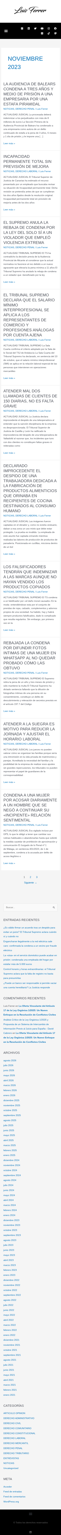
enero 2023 (9, 1275)
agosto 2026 (9, 1060)
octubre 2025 (10, 1110)
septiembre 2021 (12, 1355)
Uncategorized (10, 1468)
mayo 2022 (9, 1315)
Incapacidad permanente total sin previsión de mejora (27, 161)
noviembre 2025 (11, 1105)
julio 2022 (8, 1305)
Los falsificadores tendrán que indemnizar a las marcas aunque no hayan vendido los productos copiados (30, 577)
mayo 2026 (9, 1075)
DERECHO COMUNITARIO (17, 1428)
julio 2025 (8, 1125)
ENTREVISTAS (11, 1458)
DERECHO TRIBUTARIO (16, 1453)
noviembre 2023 (11, 1225)
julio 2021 (8, 1365)
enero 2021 (9, 1395)
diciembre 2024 (11, 1160)
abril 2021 (8, 1380)
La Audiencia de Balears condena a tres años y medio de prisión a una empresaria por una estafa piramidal (29, 94)
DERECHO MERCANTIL (15, 1443)
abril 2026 (8, 1080)
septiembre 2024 (12, 1175)
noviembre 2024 (11, 1165)
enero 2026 (9, 1095)
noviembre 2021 (11, 1345)
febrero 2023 (10, 1270)
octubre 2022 (10, 1290)
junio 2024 (8, 1190)
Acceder (7, 1487)
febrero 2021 (10, 1390)
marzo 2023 (9, 1265)
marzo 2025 (9, 1145)
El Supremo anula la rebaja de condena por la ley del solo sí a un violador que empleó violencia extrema (29, 232)
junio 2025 (8, 1130)
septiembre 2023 (12, 1235)
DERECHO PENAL (24, 109)
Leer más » (9, 143)
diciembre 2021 (11, 1340)
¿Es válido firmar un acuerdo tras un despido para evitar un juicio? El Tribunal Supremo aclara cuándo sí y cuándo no (29, 932)
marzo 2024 (9, 1205)
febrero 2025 (10, 1150)
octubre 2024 (10, 1170)
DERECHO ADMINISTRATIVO (18, 1418)
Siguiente (30, 882)
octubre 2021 (10, 1350)
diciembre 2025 (11, 1100)
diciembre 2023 (11, 1220)
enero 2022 (9, 1335)
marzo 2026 (9, 1085)
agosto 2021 (9, 1360)
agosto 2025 (9, 1120)
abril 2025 (8, 1140)
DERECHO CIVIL (12, 1423)
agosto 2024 (9, 1180)
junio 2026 (8, 1070)
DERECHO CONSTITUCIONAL (19, 1433)
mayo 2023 (9, 1255)
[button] (6, 31)
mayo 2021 (9, 1375)
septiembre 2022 (12, 1295)
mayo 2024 (9, 1195)
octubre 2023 (10, 1230)
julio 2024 (8, 1185)
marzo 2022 (9, 1325)
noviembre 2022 (11, 1285)
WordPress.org (11, 1501)
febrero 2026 (10, 1090)
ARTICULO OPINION (14, 1413)
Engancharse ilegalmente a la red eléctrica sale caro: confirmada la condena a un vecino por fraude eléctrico (30, 946)
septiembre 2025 (12, 1115)
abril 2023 (8, 1260)
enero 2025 (9, 1155)
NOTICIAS (8, 109)
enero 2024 (9, 1215)
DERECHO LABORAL (26, 171)
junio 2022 (8, 1310)
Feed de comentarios (14, 1496)
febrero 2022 (10, 1330)
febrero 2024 (10, 1210)
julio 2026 (8, 1065)
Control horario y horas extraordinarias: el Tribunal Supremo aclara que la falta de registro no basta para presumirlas (29, 973)
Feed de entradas (12, 1491)
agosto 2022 (9, 1300)
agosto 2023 (9, 1240)
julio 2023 (8, 1245)
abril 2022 (8, 1320)
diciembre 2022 (11, 1280)
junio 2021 (8, 1370)
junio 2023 (8, 1250)
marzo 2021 (9, 1385)
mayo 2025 (9, 1135)
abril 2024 (8, 1200)
